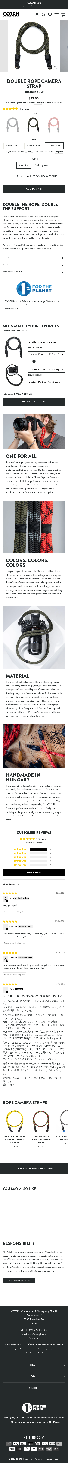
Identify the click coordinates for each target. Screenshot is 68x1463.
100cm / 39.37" (13, 145)
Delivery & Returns (12, 271)
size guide (59, 151)
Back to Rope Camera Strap (36, 1169)
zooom (56, 1459)
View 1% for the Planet (48, 1422)
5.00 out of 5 (42, 839)
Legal (33, 1376)
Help (33, 1365)
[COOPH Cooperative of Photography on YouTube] (34, 1437)
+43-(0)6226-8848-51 (36, 1330)
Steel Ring (24, 165)
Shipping (38, 102)
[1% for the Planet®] (34, 1408)
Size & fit (7, 264)
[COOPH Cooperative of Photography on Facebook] (29, 1437)
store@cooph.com (37, 1334)
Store (33, 1388)
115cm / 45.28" (34, 145)
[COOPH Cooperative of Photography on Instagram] (25, 1437)
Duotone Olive (33, 125)
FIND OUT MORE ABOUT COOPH (19, 1280)
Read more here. (11, 308)
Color (34, 113)
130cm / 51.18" (54, 145)
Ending (34, 159)
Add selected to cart (34, 401)
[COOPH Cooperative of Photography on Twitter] (38, 1437)
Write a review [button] (34, 872)
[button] (11, 109)
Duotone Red (54, 125)
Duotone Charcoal (12, 125)
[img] (10, 893)
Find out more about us (34, 1353)
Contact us (34, 1338)
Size (34, 139)
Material (7, 257)
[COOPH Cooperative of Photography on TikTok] (42, 1437)
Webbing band (41, 165)
